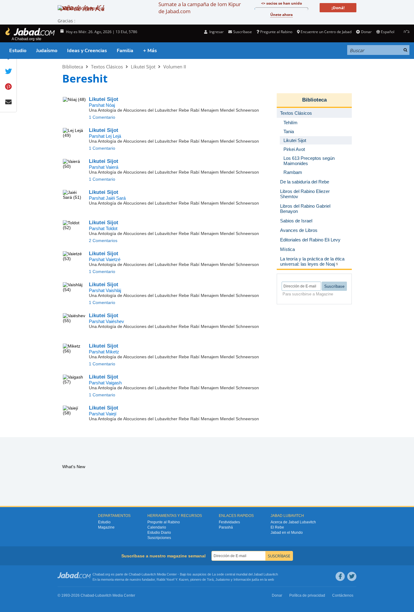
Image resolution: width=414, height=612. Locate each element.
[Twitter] (351, 576)
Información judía (247, 579)
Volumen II (174, 67)
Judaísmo (46, 50)
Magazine (106, 527)
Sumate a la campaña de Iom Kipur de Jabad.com (199, 8)
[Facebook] (340, 576)
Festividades (229, 522)
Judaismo (222, 579)
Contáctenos (342, 595)
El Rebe (277, 527)
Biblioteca (72, 67)
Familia (125, 50)
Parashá (226, 527)
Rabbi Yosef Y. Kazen (172, 579)
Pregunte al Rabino (276, 31)
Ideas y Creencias (87, 50)
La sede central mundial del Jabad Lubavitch (245, 574)
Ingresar (216, 31)
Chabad (134, 574)
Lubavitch (149, 574)
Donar (366, 31)
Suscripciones (159, 538)
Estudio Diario (159, 532)
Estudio (17, 50)
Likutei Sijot (143, 67)
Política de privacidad (307, 595)
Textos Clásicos (107, 67)
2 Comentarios (103, 240)
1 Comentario (102, 117)
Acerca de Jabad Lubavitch (293, 522)
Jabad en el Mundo (287, 532)
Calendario (156, 527)
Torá (210, 579)
